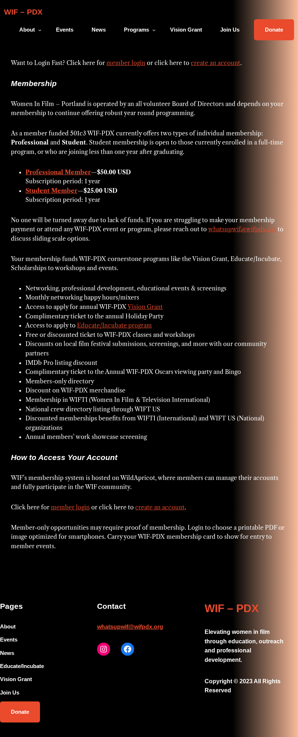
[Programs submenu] (154, 29)
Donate (274, 30)
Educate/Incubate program (114, 325)
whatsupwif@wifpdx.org (242, 229)
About (27, 30)
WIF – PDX (23, 12)
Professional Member (58, 172)
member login (125, 62)
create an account (215, 62)
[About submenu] (39, 29)
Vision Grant (145, 306)
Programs (136, 30)
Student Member (51, 190)
